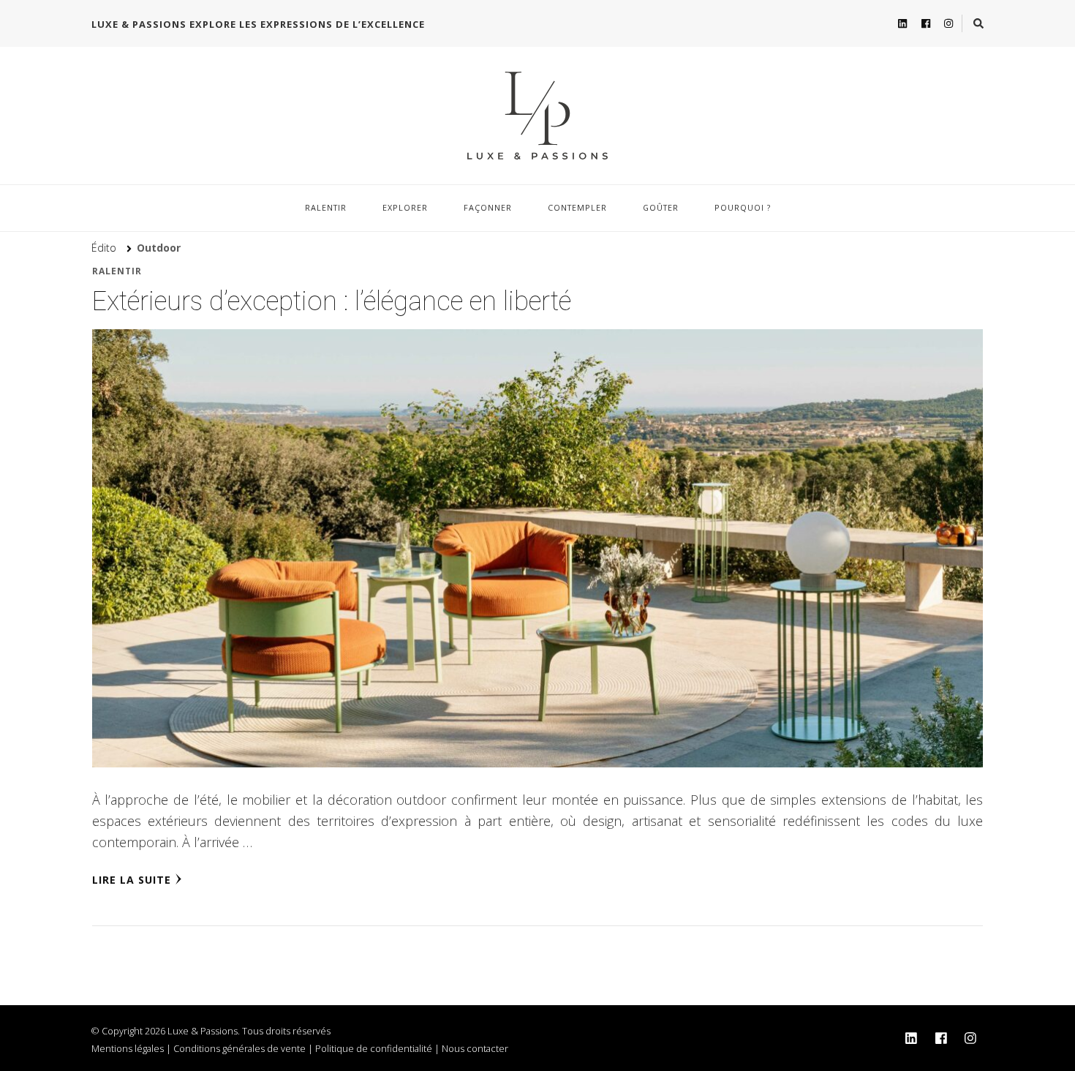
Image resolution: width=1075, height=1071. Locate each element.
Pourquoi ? (742, 207)
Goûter (661, 207)
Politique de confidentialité (373, 1048)
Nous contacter (475, 1048)
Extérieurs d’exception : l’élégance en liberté (331, 301)
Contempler (577, 207)
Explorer (405, 207)
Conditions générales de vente (239, 1048)
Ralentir (326, 207)
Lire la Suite (131, 880)
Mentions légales (127, 1048)
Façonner (488, 207)
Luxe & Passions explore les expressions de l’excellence (258, 24)
